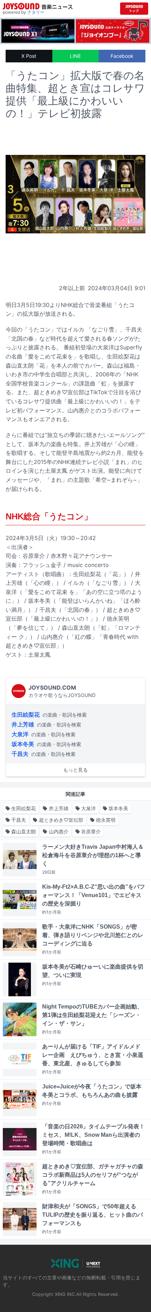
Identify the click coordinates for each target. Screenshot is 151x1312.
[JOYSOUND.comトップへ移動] (134, 8)
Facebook (122, 56)
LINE (75, 56)
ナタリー (35, 12)
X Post (28, 56)
